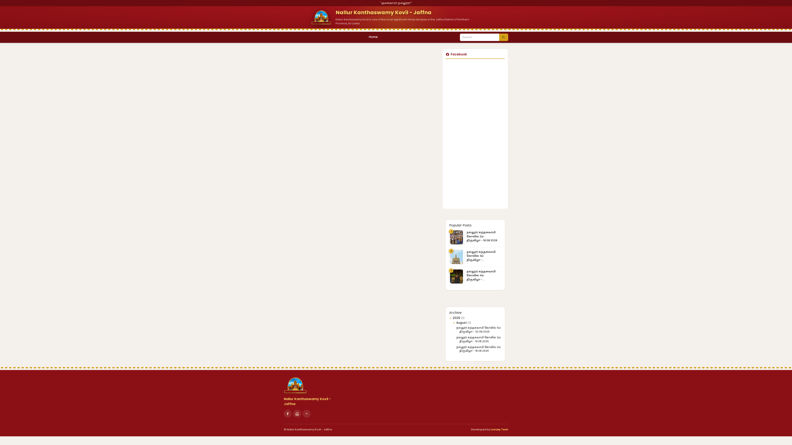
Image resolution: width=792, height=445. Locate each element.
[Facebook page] (288, 414)
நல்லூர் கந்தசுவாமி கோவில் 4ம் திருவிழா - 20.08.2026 (481, 275)
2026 (457, 318)
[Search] (503, 37)
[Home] (297, 414)
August (462, 323)
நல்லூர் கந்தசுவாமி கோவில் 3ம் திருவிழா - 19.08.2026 (481, 256)
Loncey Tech (499, 429)
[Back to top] (307, 414)
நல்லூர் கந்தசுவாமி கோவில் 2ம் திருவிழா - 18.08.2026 (482, 236)
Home (373, 37)
